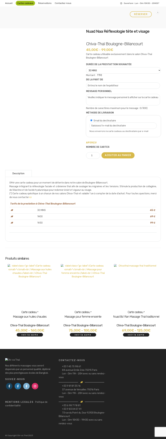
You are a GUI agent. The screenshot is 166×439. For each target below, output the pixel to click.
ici (30, 197)
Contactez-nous (63, 3)
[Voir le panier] (156, 14)
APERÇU (91, 142)
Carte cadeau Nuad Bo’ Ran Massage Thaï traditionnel (136, 314)
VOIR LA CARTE (29, 335)
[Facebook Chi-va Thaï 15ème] (9, 386)
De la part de (94, 79)
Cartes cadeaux (25, 3)
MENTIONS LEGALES (26, 404)
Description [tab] (18, 173)
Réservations (45, 3)
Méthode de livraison (100, 112)
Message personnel (99, 91)
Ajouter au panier (118, 155)
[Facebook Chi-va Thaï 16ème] (18, 386)
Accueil (8, 3)
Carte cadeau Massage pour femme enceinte (83, 314)
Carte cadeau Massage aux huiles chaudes (30, 314)
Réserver (141, 14)
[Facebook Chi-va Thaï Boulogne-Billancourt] (26, 386)
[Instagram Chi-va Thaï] (35, 386)
